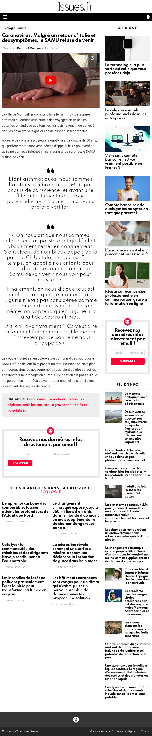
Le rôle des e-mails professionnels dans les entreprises (125, 115)
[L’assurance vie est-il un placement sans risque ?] (127, 233)
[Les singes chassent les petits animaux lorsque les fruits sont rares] (113, 627)
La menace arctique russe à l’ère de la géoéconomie (136, 398)
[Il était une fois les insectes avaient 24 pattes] (113, 491)
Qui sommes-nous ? (101, 731)
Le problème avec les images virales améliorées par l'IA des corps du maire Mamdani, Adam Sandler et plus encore (137, 602)
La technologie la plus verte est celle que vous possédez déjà (125, 69)
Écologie (50, 492)
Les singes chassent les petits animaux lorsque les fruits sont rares (136, 629)
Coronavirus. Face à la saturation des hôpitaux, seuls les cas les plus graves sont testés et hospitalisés (47, 404)
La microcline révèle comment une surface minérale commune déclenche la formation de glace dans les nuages (74, 553)
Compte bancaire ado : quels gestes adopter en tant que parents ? (126, 209)
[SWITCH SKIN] (148, 17)
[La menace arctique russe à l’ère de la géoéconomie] (113, 398)
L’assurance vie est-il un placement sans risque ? (126, 252)
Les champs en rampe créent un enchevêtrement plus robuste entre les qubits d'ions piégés (127, 534)
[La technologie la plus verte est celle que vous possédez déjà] (127, 48)
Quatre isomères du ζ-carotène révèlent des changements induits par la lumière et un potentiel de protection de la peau (127, 651)
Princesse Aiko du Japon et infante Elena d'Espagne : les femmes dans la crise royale (137, 576)
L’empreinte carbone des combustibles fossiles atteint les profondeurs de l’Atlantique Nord (25, 510)
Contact (145, 731)
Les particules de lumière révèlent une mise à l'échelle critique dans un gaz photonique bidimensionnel (125, 455)
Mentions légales (127, 731)
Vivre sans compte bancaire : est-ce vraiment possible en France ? (123, 162)
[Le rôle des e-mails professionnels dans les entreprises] (127, 93)
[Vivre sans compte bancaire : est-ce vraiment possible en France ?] (127, 139)
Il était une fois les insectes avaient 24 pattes (135, 491)
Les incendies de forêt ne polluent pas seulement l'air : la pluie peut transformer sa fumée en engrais (24, 586)
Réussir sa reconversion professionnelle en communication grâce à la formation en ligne (126, 298)
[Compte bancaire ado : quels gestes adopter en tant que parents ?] (127, 188)
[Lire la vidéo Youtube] (51, 80)
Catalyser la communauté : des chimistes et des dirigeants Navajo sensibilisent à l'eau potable (25, 553)
